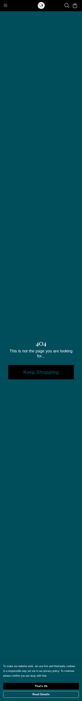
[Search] (67, 6)
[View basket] (75, 6)
